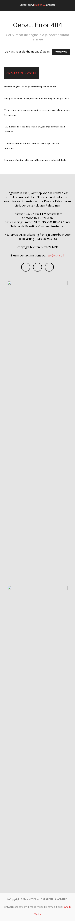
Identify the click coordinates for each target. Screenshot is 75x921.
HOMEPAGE (61, 51)
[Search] (69, 5)
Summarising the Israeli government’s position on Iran (30, 86)
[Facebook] (25, 267)
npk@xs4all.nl (55, 255)
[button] (6, 5)
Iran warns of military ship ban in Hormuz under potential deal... (35, 160)
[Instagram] (37, 267)
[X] (49, 267)
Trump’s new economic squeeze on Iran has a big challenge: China (36, 98)
